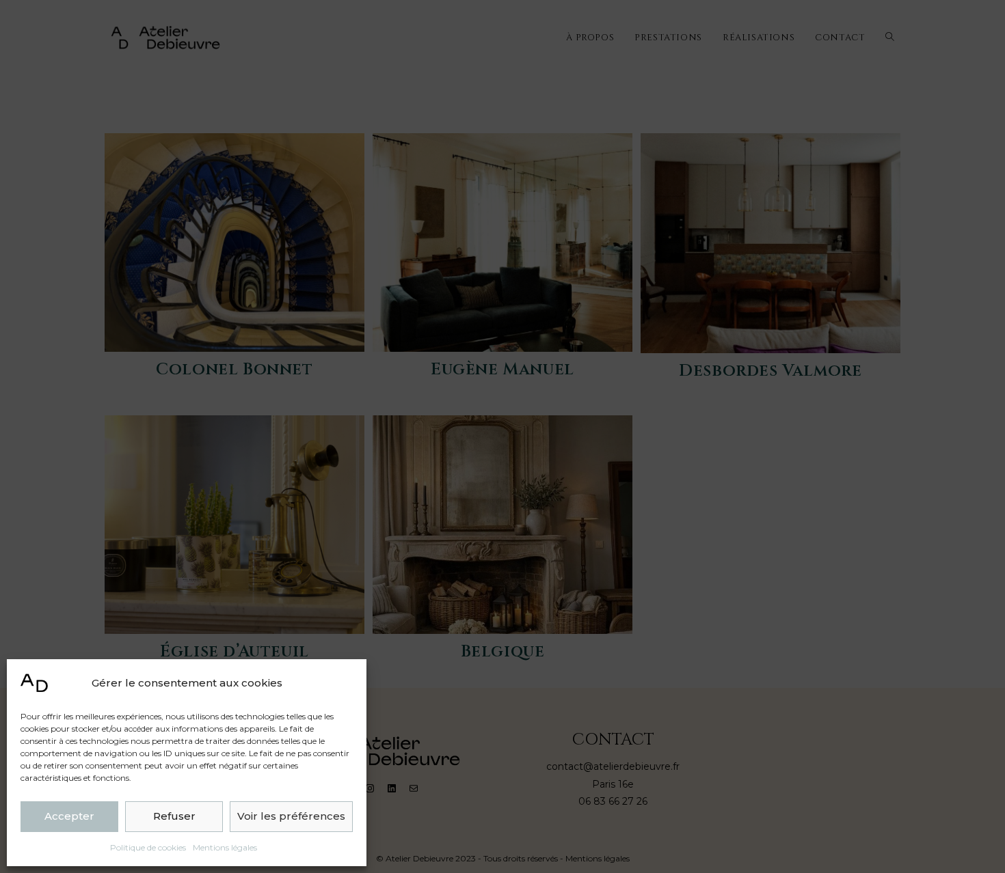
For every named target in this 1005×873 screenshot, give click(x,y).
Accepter (69, 815)
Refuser (174, 815)
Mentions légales (225, 847)
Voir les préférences (291, 815)
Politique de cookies (148, 847)
